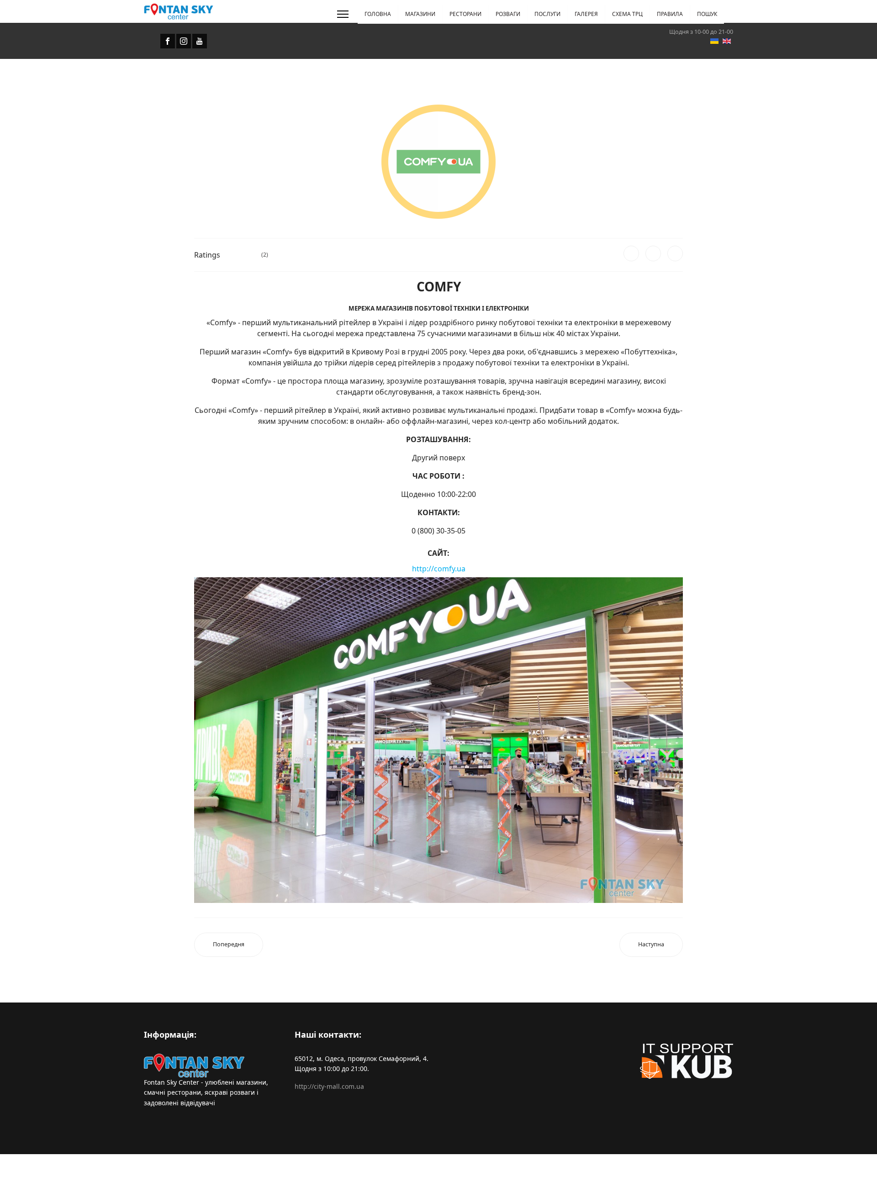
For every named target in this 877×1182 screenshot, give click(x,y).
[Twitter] (653, 253)
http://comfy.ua (438, 569)
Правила (670, 14)
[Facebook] (631, 253)
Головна (378, 14)
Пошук (707, 14)
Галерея (586, 14)
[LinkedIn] (675, 253)
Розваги (508, 14)
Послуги (547, 14)
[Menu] (343, 14)
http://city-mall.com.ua (329, 1086)
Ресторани (465, 14)
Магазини (420, 14)
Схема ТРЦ (627, 14)
